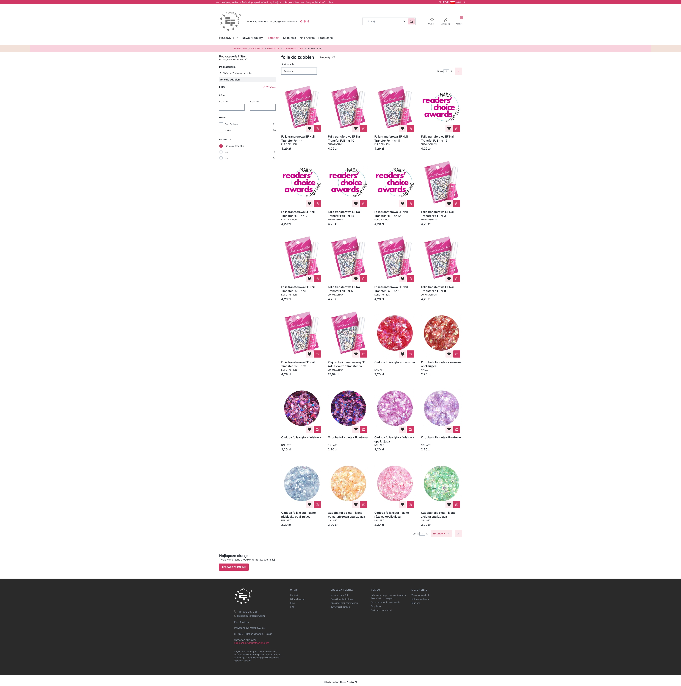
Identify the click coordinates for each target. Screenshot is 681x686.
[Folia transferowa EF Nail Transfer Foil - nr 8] (441, 257)
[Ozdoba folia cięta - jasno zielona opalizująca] (441, 483)
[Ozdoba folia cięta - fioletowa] (301, 408)
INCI (292, 607)
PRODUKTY (257, 48)
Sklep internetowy (339, 682)
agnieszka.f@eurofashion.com (251, 642)
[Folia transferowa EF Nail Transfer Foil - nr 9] (301, 332)
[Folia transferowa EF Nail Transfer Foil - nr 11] (394, 107)
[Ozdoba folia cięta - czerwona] (394, 332)
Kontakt (294, 595)
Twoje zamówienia (420, 595)
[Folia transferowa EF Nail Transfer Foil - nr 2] (441, 182)
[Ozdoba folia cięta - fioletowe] (441, 408)
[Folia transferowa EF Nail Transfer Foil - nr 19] (394, 182)
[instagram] (305, 21)
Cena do (254, 101)
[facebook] (301, 21)
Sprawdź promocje (234, 567)
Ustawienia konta (420, 599)
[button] (411, 21)
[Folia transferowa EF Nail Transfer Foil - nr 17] (301, 182)
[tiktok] (308, 21)
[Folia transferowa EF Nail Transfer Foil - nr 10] (348, 107)
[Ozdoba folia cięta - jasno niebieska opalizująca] (301, 483)
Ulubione (415, 603)
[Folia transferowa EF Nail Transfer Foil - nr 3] (301, 257)
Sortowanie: (288, 64)
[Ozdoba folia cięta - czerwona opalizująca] (441, 332)
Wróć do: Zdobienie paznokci (237, 73)
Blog (292, 603)
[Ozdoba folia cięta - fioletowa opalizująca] (394, 408)
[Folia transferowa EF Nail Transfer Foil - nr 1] (301, 107)
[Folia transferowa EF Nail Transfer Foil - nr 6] (394, 257)
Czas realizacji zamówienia (344, 603)
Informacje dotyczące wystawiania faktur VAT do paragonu (388, 597)
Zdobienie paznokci (293, 48)
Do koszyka (317, 128)
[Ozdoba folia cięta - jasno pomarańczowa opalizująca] (348, 483)
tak (226, 152)
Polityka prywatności (381, 610)
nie (226, 158)
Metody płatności (339, 595)
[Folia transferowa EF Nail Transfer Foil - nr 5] (348, 257)
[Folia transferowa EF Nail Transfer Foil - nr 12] (441, 107)
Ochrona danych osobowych (385, 602)
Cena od (223, 101)
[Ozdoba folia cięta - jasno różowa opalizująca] (394, 483)
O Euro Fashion (297, 599)
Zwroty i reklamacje (340, 607)
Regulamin (376, 606)
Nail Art (228, 130)
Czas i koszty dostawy (342, 599)
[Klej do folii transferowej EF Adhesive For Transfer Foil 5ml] (348, 332)
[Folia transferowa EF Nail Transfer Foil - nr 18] (348, 182)
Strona (440, 71)
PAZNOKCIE (273, 48)
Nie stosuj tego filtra (234, 146)
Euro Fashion (240, 48)
